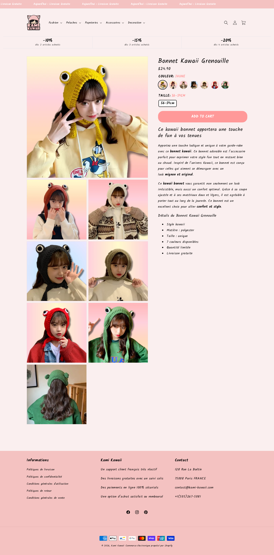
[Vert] (225, 84)
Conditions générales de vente (46, 498)
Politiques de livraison (41, 470)
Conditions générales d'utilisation (47, 484)
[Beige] (183, 84)
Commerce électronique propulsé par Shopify (149, 546)
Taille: (171, 95)
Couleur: (171, 76)
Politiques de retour (39, 491)
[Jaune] (162, 84)
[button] (55, 22)
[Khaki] (204, 84)
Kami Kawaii (117, 546)
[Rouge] (214, 84)
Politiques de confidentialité (44, 477)
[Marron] (173, 84)
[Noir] (194, 84)
